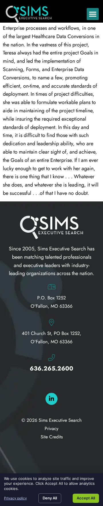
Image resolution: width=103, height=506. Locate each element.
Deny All (50, 498)
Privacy (51, 428)
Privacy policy (15, 498)
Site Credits (52, 437)
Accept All (86, 498)
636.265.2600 (51, 368)
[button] (93, 14)
